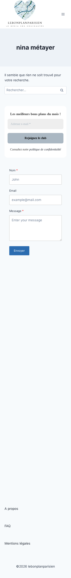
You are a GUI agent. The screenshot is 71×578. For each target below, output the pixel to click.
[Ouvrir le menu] (62, 14)
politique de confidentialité (45, 149)
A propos (11, 509)
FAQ (8, 526)
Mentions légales (17, 543)
